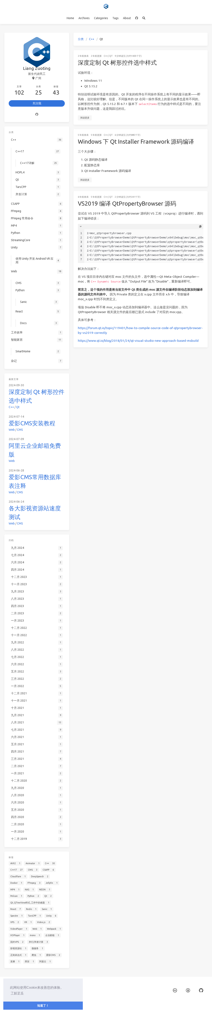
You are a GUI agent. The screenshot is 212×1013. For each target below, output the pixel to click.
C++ (91, 39)
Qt (110, 56)
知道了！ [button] (43, 1005)
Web (12, 429)
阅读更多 (84, 117)
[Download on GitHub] (201, 990)
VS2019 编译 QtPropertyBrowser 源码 (127, 203)
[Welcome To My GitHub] (136, 18)
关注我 (37, 103)
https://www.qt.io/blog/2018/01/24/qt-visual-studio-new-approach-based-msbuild (138, 340)
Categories (101, 18)
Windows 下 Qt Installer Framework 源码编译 (136, 141)
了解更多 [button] (17, 993)
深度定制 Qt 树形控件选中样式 (117, 62)
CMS (20, 429)
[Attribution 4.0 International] (188, 990)
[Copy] (200, 226)
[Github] (37, 114)
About (127, 18)
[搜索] (144, 18)
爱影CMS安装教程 (32, 423)
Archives (84, 18)
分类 (81, 39)
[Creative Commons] (175, 990)
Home (70, 18)
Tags (115, 18)
